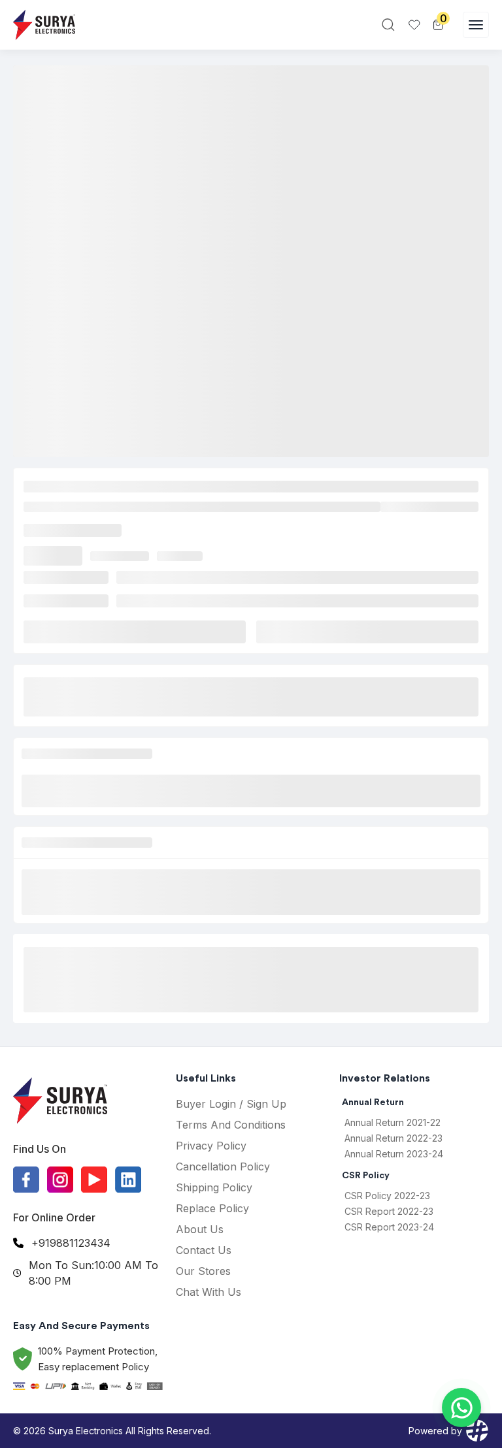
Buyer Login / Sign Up (231, 1103)
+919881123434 (70, 1242)
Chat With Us (208, 1291)
